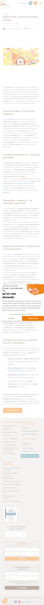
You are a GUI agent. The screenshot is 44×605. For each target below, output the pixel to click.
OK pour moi (33, 318)
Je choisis (10, 318)
